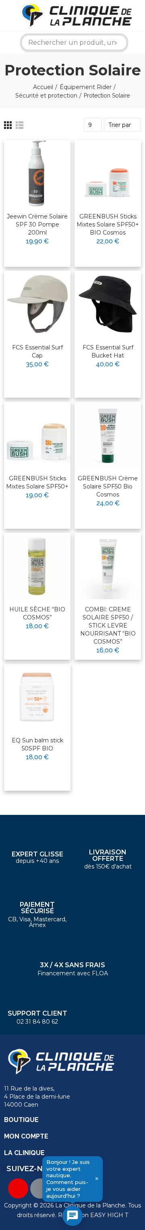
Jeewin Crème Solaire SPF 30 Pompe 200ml (37, 224)
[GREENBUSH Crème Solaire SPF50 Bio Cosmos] (108, 435)
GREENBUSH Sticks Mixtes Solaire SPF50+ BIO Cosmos (108, 224)
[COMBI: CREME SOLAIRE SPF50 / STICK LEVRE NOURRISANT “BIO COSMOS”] (108, 566)
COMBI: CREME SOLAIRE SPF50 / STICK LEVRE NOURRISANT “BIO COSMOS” (108, 625)
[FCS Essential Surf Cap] (37, 304)
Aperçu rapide (45, 172)
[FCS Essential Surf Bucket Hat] (108, 304)
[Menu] (6, 16)
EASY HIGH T (109, 1215)
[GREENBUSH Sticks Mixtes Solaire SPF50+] (37, 435)
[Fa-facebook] (40, 1188)
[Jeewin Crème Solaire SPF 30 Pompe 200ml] (37, 173)
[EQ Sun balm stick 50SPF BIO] (37, 697)
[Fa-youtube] (18, 1188)
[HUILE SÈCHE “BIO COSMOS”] (37, 566)
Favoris (47, 157)
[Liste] (19, 125)
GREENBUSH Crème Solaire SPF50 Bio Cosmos (108, 486)
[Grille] (8, 125)
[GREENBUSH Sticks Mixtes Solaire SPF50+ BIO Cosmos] (108, 173)
